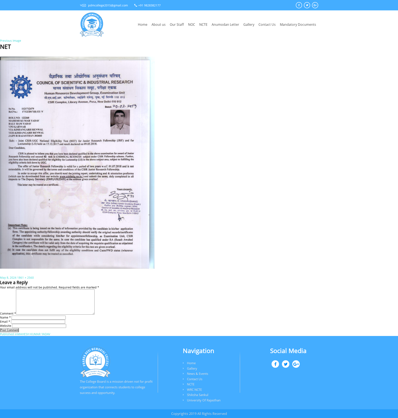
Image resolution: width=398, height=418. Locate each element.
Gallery (248, 24)
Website (5, 326)
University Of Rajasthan (204, 400)
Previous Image (10, 41)
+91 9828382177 (149, 5)
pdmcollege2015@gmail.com (108, 5)
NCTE (203, 24)
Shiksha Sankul (197, 395)
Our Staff (177, 24)
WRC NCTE (194, 389)
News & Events (197, 373)
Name (5, 317)
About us (159, 24)
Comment (8, 313)
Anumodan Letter (225, 24)
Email (5, 322)
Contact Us (267, 24)
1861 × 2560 (25, 277)
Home (142, 24)
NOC (191, 24)
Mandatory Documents (298, 24)
